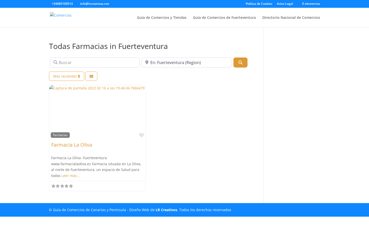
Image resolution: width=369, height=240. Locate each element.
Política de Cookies (259, 4)
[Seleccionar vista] (91, 76)
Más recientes (65, 76)
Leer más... (71, 175)
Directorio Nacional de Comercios (291, 18)
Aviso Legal (285, 4)
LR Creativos (166, 209)
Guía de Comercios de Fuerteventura (224, 18)
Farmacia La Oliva (71, 144)
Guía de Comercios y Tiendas (162, 18)
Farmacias (60, 135)
